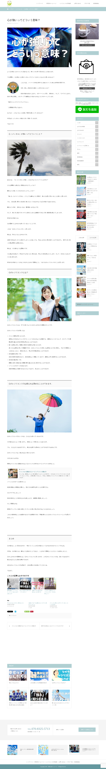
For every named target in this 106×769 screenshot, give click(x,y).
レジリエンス (15, 23)
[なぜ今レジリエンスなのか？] (61, 675)
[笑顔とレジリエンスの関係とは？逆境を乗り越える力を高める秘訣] (18, 695)
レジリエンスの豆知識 (65, 3)
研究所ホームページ (51, 3)
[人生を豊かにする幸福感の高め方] (39, 675)
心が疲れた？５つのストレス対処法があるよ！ (92, 246)
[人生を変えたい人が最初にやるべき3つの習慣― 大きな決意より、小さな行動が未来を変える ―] (81, 191)
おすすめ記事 (93, 237)
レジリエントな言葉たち (87, 145)
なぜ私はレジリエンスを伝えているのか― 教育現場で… (92, 179)
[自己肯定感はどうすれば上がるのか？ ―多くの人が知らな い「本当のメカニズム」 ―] (81, 226)
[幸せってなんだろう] (18, 675)
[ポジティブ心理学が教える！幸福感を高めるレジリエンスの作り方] (81, 293)
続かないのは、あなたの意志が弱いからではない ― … (92, 202)
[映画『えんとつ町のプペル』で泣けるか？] (81, 258)
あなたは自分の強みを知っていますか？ (25, 591)
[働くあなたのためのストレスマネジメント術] (61, 695)
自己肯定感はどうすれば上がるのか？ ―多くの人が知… (92, 225)
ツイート (78, 315)
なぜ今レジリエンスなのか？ (59, 682)
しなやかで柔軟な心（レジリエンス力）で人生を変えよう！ (50, 592)
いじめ (87, 122)
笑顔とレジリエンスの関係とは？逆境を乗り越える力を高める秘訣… (17, 704)
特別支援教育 (87, 160)
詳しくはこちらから (87, 45)
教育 (87, 153)
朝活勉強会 (96, 3)
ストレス (87, 134)
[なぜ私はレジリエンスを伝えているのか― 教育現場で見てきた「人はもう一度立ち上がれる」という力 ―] (81, 180)
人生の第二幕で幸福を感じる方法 (92, 269)
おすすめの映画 (87, 126)
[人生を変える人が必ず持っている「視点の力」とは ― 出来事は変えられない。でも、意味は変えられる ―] (81, 214)
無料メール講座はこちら (87, 729)
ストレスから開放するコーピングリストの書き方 (32, 471)
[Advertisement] (24, 647)
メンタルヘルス (87, 138)
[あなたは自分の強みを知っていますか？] (39, 695)
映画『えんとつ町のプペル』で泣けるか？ (92, 257)
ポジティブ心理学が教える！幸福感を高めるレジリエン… (92, 292)
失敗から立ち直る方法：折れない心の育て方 (37, 591)
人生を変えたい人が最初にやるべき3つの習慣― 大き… (92, 190)
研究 (87, 164)
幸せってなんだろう (14, 682)
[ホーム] (7, 9)
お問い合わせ (77, 3)
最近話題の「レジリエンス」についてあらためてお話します (12, 592)
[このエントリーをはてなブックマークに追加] (15, 612)
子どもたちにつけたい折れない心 (15, 603)
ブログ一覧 (87, 3)
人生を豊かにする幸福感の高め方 (38, 682)
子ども (87, 149)
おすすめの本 (87, 130)
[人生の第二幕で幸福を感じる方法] (81, 270)
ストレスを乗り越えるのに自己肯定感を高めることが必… (92, 280)
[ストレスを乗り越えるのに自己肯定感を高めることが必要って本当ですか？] (81, 281)
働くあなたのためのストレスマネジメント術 (60, 704)
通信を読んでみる (87, 88)
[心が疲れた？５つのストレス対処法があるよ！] (81, 247)
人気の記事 (81, 237)
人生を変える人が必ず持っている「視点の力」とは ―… (92, 213)
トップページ (39, 3)
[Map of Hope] (9, 3)
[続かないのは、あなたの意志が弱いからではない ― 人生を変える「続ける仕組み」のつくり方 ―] (81, 203)
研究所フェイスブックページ (85, 304)
